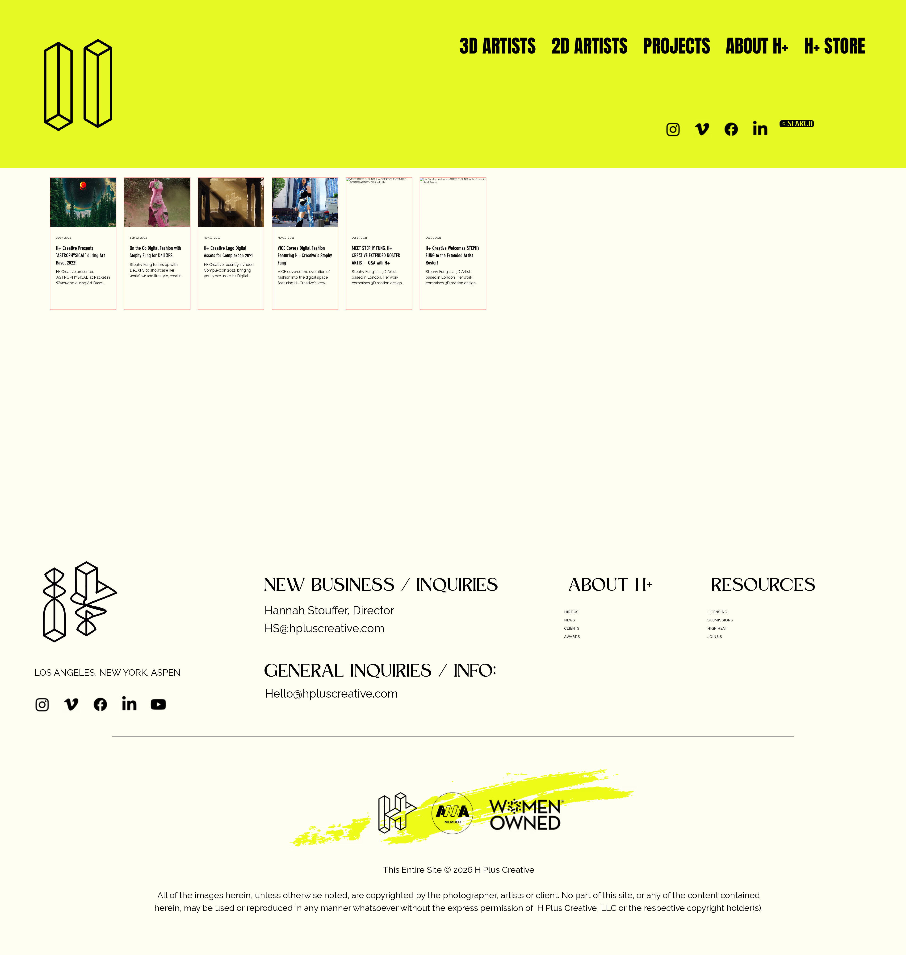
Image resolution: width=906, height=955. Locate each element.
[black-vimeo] (702, 129)
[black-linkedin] (760, 129)
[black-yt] (158, 704)
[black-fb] (731, 129)
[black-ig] (673, 129)
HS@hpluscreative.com (324, 628)
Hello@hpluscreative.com (331, 693)
